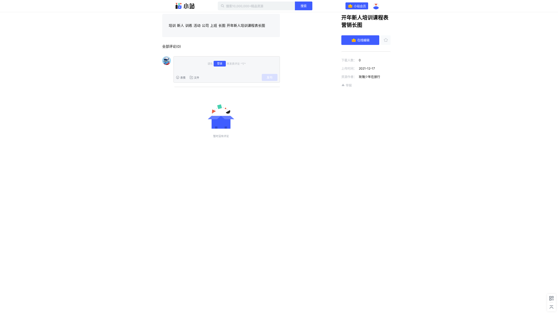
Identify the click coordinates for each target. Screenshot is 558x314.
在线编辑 (363, 40)
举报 (349, 85)
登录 (219, 63)
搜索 (304, 6)
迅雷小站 (185, 6)
